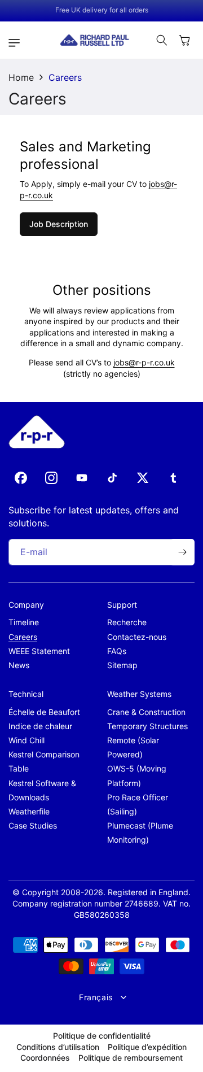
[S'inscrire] (182, 552)
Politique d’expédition (147, 1047)
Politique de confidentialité (102, 1035)
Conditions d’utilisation (57, 1047)
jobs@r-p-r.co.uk (144, 362)
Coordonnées (45, 1057)
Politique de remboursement (130, 1057)
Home (21, 77)
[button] (16, 42)
